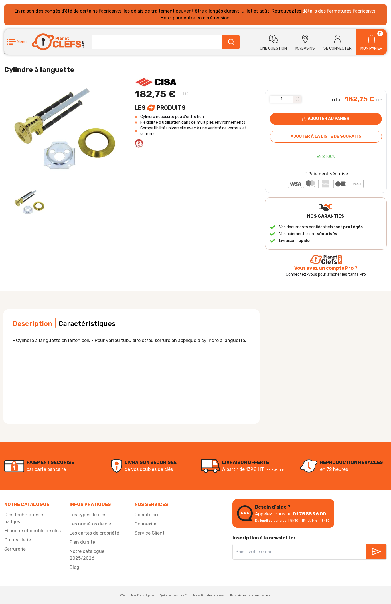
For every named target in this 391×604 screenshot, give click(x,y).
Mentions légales (142, 595)
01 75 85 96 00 (309, 514)
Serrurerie (15, 549)
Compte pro (147, 514)
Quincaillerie (17, 540)
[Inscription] (376, 551)
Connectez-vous (301, 274)
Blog (74, 567)
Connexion (146, 524)
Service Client (150, 533)
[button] (17, 41)
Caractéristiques (87, 324)
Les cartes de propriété (94, 533)
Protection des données (208, 595)
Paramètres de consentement (250, 595)
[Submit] (231, 42)
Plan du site (82, 542)
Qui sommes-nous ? (173, 595)
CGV (122, 595)
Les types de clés (88, 514)
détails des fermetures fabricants (338, 11)
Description (32, 324)
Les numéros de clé (90, 524)
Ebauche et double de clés (32, 530)
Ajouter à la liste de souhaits (326, 136)
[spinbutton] (281, 99)
